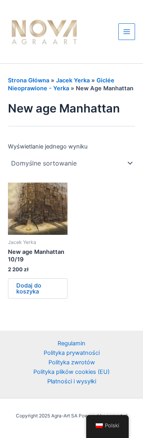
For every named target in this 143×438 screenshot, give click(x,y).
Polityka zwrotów (71, 362)
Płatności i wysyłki (71, 381)
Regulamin (71, 343)
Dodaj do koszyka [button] (28, 288)
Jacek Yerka (73, 80)
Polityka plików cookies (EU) (71, 371)
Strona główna (28, 80)
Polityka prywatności (72, 352)
